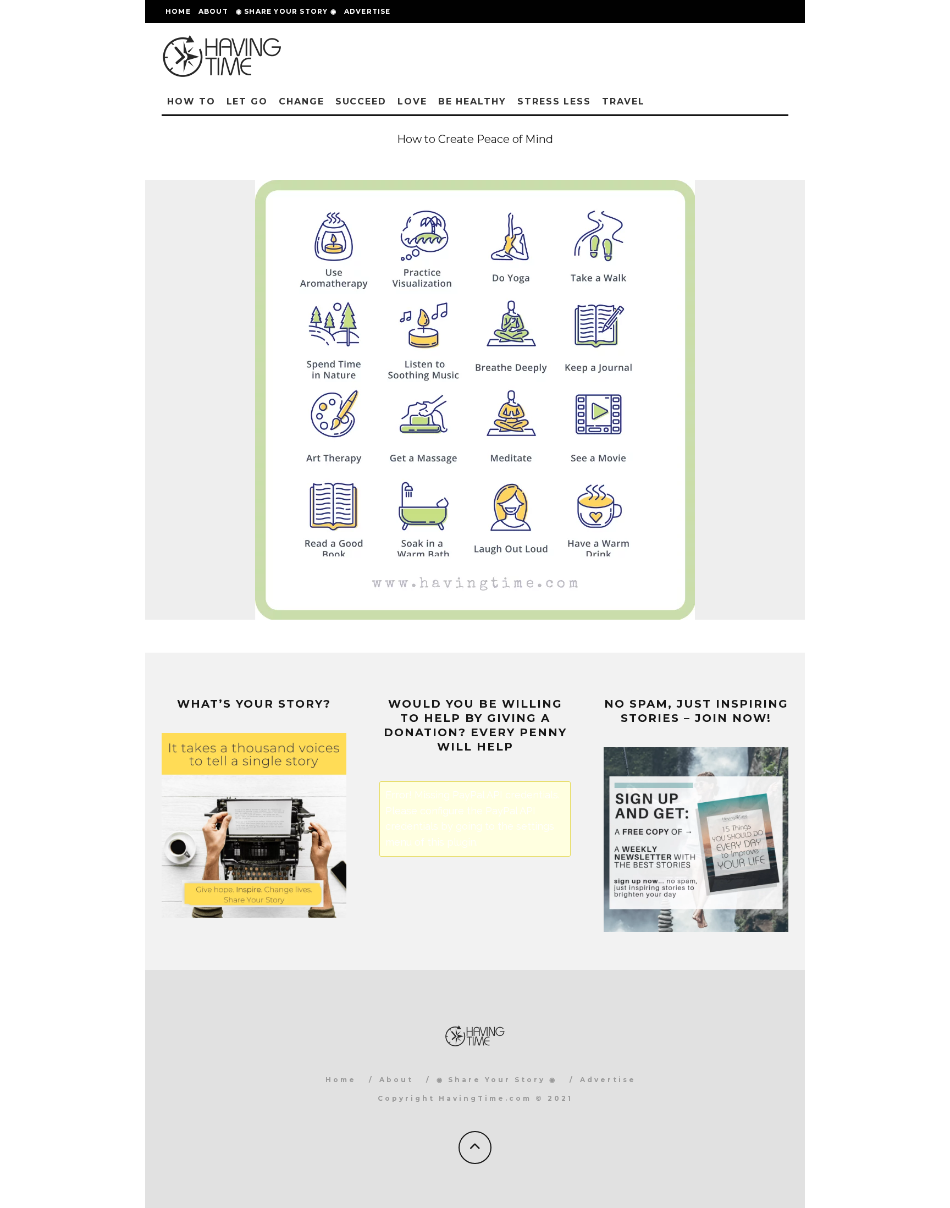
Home (178, 11)
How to (191, 101)
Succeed (360, 101)
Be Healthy (472, 101)
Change (301, 101)
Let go (247, 101)
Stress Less (554, 101)
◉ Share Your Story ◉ (286, 11)
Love (412, 101)
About (213, 11)
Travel (623, 101)
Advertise (367, 11)
